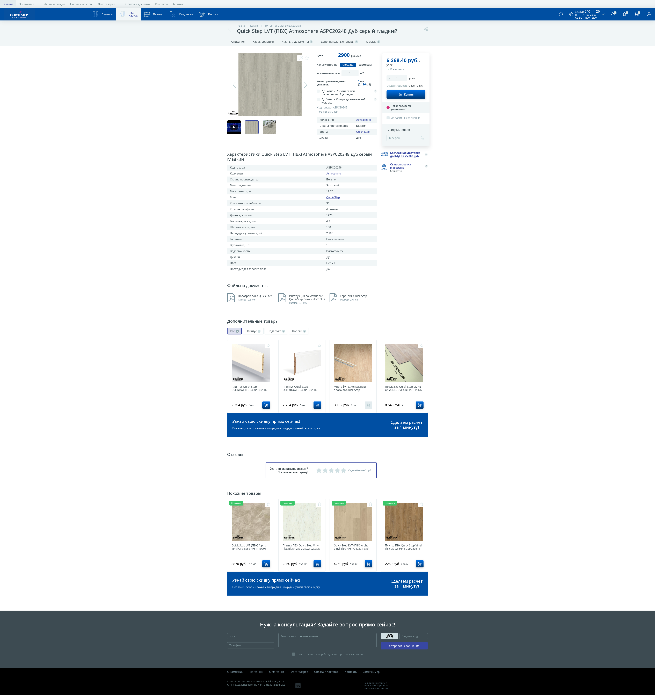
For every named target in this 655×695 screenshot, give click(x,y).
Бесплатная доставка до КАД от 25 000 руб (405, 154)
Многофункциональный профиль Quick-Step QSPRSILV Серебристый (350, 390)
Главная (8, 4)
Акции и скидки (54, 4)
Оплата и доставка (137, 4)
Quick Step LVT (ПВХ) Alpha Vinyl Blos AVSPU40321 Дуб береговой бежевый (351, 549)
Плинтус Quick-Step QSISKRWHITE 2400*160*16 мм (249, 390)
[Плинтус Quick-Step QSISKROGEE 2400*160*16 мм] (302, 363)
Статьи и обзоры (81, 4)
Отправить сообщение (404, 646)
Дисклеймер (371, 672)
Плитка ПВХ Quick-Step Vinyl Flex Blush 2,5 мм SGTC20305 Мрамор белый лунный (301, 549)
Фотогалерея (106, 4)
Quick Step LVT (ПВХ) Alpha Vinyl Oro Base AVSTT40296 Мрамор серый (248, 549)
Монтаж (178, 4)
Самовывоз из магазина (400, 166)
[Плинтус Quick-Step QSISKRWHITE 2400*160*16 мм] (250, 363)
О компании (235, 672)
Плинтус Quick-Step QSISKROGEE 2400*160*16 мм (300, 390)
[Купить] (266, 405)
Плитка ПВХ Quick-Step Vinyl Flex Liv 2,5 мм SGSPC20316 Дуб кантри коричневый (403, 549)
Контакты (161, 4)
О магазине (26, 4)
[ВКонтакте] (298, 685)
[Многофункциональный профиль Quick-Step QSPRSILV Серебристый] (353, 363)
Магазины (256, 672)
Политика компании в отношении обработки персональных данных (376, 685)
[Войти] (649, 14)
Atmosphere (363, 119)
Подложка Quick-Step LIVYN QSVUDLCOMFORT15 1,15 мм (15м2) (403, 390)
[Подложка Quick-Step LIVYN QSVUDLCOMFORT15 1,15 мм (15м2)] (404, 363)
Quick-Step (363, 131)
